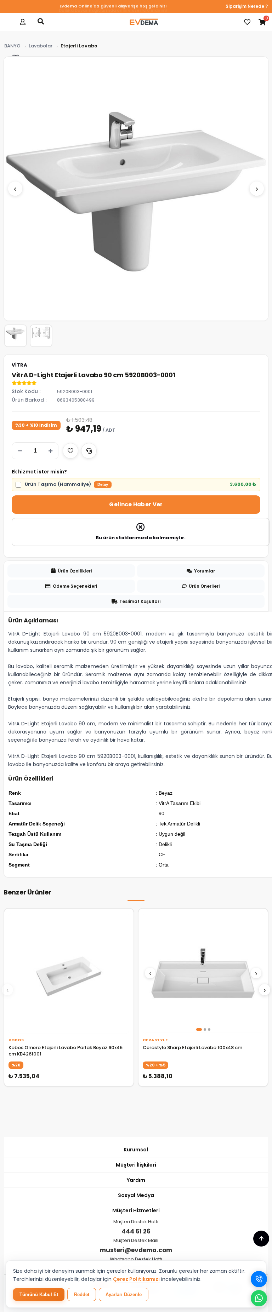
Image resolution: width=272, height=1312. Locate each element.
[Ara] (41, 21)
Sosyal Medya (136, 1195)
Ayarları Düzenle (124, 1294)
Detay (102, 484)
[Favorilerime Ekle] (70, 451)
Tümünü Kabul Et (38, 1294)
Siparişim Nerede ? (247, 6)
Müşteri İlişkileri (136, 1164)
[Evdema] (144, 22)
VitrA (20, 365)
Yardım (136, 1180)
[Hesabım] (23, 22)
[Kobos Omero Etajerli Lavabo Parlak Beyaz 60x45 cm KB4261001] (68, 973)
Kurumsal (136, 1149)
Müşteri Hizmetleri (136, 1210)
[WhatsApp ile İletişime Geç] (259, 1298)
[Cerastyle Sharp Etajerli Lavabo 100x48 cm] (203, 973)
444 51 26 (136, 1231)
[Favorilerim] (247, 22)
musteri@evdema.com (136, 1250)
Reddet (81, 1294)
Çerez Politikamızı (136, 1279)
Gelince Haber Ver (136, 504)
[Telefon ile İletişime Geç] (259, 1279)
